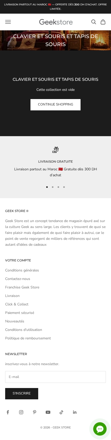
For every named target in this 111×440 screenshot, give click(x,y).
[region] (55, 162)
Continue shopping (55, 104)
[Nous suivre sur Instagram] (21, 412)
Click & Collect (16, 304)
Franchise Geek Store (22, 287)
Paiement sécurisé (19, 312)
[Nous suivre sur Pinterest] (34, 412)
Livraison (12, 295)
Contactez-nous (17, 278)
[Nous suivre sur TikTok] (61, 412)
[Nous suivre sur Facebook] (7, 412)
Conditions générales (22, 270)
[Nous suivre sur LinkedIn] (74, 412)
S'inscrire (22, 393)
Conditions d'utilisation (23, 329)
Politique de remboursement (28, 338)
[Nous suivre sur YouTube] (48, 412)
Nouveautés (14, 321)
